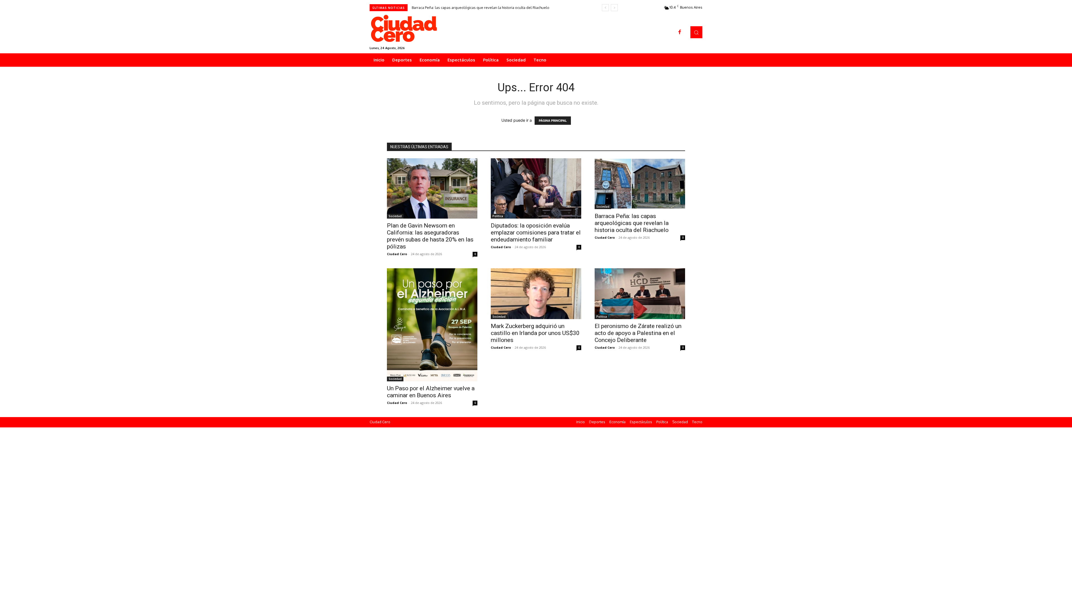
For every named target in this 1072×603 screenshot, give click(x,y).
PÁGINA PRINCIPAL (553, 121)
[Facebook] (680, 32)
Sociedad (395, 216)
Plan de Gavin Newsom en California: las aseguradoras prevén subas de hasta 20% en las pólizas (430, 236)
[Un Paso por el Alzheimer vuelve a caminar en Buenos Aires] (432, 324)
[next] (614, 7)
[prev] (605, 7)
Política (497, 216)
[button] (696, 32)
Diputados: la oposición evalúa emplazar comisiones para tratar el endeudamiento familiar (536, 232)
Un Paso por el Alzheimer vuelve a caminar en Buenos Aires (431, 392)
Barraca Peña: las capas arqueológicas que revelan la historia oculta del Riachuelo (480, 7)
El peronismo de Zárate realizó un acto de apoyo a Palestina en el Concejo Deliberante (638, 333)
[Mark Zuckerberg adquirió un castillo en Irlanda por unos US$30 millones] (536, 293)
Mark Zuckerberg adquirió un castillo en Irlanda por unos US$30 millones (535, 333)
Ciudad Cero (397, 254)
